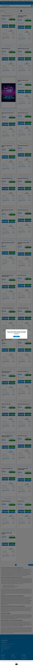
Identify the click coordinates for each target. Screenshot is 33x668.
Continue (16, 336)
